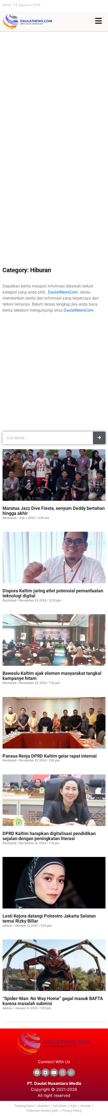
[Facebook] (37, 1072)
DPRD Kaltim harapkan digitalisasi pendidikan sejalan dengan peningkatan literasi (49, 836)
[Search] (99, 438)
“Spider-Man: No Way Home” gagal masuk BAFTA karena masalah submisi (53, 1001)
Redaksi (43, 1106)
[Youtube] (54, 1072)
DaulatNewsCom (64, 292)
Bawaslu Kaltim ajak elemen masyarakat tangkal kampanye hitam (52, 676)
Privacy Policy (72, 1110)
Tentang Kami (24, 1106)
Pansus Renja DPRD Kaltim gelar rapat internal (50, 755)
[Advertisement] (54, 88)
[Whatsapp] (71, 1072)
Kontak (86, 1106)
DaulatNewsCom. (79, 310)
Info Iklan (60, 1106)
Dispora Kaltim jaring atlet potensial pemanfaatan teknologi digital (53, 593)
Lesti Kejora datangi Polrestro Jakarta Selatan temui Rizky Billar (49, 919)
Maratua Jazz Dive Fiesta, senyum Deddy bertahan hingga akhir (54, 511)
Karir (73, 1106)
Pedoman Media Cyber (42, 1110)
